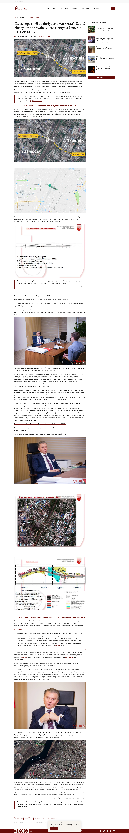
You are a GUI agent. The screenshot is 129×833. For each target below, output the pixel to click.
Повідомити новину (18, 1)
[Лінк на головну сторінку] (21, 8)
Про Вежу (74, 8)
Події (53, 8)
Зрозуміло (54, 829)
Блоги (66, 8)
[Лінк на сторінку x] (110, 831)
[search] (113, 8)
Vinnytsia (17, 818)
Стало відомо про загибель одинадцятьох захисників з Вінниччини (104, 68)
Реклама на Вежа (84, 8)
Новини (47, 8)
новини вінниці (37, 818)
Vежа (22, 818)
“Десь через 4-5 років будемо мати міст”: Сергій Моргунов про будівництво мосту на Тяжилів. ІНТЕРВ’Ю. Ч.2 (50, 27)
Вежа (31, 818)
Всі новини (101, 77)
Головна (20, 17)
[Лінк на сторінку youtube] (114, 831)
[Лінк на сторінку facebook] (101, 831)
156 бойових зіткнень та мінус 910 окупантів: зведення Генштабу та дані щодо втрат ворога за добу (105, 28)
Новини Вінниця (45, 818)
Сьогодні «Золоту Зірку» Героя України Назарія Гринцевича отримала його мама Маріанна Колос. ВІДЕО (105, 39)
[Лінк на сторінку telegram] (107, 831)
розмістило (69, 657)
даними (57, 645)
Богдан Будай (40, 36)
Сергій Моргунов (54, 818)
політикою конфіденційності (65, 826)
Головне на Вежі (33, 17)
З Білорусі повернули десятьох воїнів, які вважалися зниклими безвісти (105, 58)
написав (24, 657)
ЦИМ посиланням (36, 101)
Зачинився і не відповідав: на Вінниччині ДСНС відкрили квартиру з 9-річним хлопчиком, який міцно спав (104, 49)
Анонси (60, 8)
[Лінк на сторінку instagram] (104, 831)
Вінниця (26, 818)
